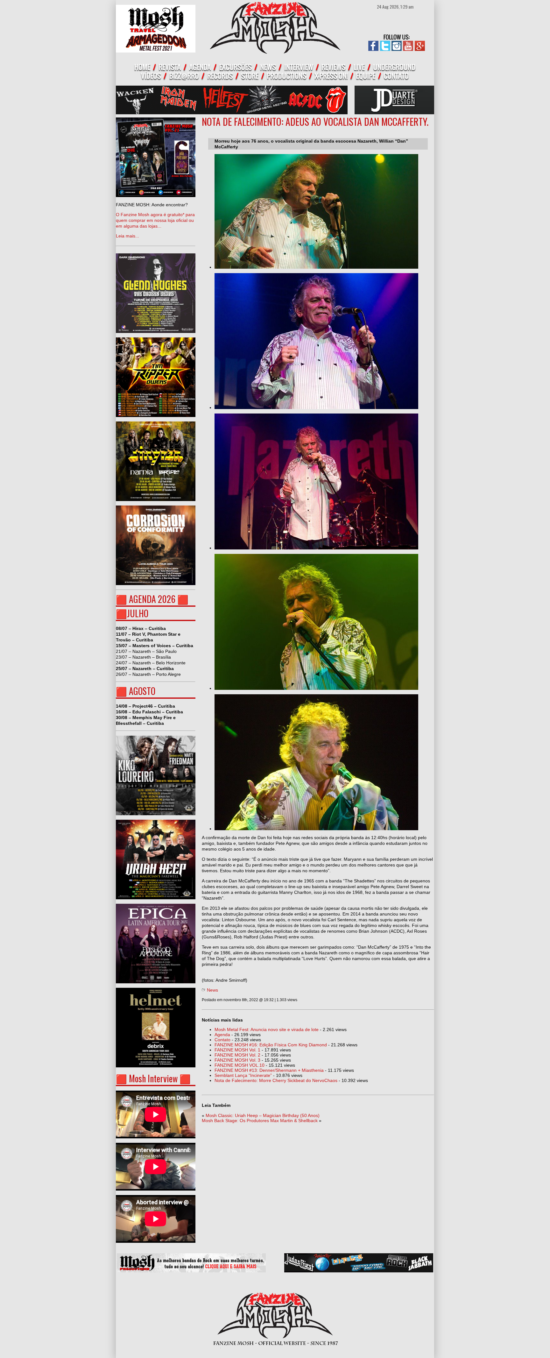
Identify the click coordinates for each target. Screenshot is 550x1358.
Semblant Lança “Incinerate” (243, 1075)
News (212, 990)
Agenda (222, 1034)
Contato (222, 1039)
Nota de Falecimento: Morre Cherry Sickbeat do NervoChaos (276, 1080)
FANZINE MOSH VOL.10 (239, 1065)
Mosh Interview (153, 1078)
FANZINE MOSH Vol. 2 (237, 1054)
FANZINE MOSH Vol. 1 (237, 1049)
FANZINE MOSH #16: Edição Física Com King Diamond (271, 1044)
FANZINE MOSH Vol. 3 (237, 1060)
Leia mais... (155, 220)
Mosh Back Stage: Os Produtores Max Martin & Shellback (260, 1120)
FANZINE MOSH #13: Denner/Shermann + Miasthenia (269, 1070)
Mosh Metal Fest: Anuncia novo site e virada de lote (267, 1029)
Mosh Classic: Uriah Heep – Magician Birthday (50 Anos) (263, 1115)
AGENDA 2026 (152, 598)
